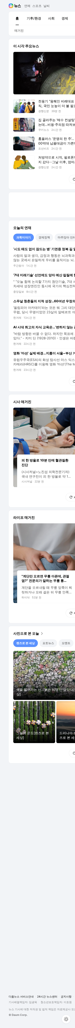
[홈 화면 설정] (66, 1019)
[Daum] (11, 6)
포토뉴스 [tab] (48, 643)
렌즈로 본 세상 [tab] (25, 643)
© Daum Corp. (18, 1014)
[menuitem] (17, 18)
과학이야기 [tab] (23, 237)
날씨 (46, 6)
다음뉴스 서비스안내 (21, 996)
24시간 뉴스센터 (47, 996)
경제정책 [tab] (44, 237)
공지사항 (66, 996)
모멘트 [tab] (66, 643)
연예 (27, 6)
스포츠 (37, 6)
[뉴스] (17, 6)
